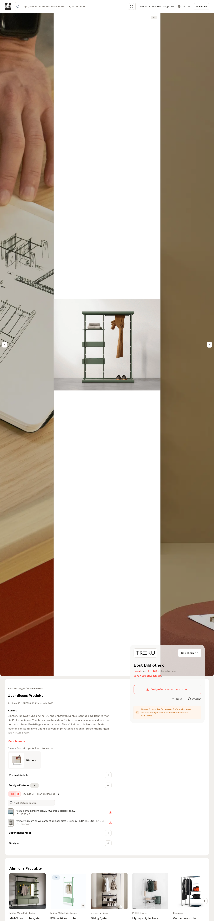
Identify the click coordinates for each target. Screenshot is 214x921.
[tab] (14, 794)
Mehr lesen (15, 741)
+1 (83, 906)
